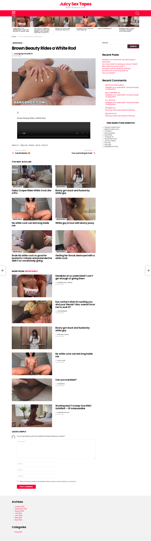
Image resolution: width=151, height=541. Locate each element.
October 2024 (19, 506)
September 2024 (21, 509)
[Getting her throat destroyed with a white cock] (75, 241)
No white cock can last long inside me (85, 29)
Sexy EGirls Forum (110, 139)
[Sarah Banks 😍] (2, 270)
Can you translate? (105, 28)
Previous (13, 25)
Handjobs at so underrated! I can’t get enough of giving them (21, 30)
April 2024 (18, 520)
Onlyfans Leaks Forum (112, 127)
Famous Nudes (109, 133)
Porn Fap (107, 143)
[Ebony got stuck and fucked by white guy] (65, 21)
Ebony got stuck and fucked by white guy (62, 29)
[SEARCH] (137, 13)
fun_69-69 (109, 100)
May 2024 (18, 518)
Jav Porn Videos (110, 141)
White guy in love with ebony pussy (74, 223)
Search (105, 43)
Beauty (16, 145)
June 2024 (18, 515)
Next (138, 25)
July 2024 (18, 513)
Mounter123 (109, 114)
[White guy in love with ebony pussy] (75, 209)
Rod (39, 145)
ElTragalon (109, 108)
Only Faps (107, 145)
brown (25, 145)
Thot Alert (108, 131)
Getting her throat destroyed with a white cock (75, 257)
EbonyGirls (17, 187)
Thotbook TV (109, 137)
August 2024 (19, 511)
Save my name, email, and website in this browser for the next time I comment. (48, 481)
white (45, 145)
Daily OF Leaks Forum (111, 129)
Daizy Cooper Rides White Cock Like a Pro (31, 192)
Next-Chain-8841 (111, 93)
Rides (32, 145)
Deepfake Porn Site (111, 146)
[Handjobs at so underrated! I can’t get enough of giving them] (22, 21)
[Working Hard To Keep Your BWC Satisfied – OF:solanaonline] (128, 21)
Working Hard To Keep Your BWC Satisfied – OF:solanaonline (126, 30)
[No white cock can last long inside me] (86, 21)
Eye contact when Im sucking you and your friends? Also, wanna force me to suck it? (42, 30)
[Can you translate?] (107, 21)
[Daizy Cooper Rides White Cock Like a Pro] (32, 176)
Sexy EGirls (108, 135)
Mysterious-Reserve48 (113, 85)
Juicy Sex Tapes (76, 4)
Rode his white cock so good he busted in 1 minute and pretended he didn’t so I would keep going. (32, 258)
